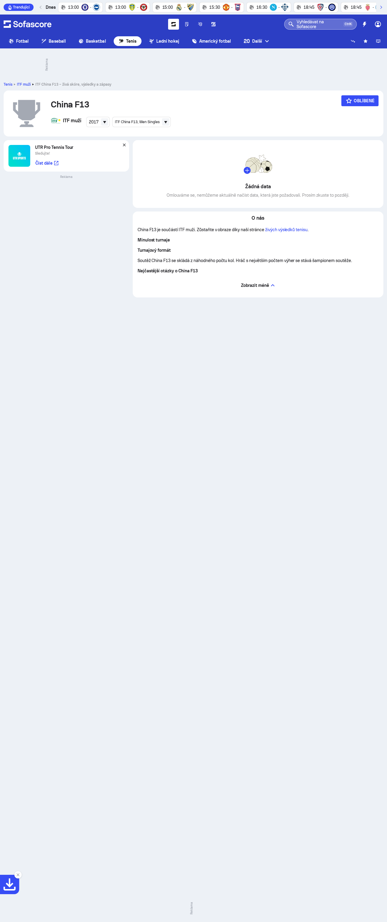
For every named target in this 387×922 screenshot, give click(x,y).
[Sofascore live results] (27, 24)
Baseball (57, 41)
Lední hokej (167, 41)
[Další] (381, 7)
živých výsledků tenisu (286, 229)
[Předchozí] (41, 7)
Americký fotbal (215, 41)
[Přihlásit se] (377, 24)
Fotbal (22, 41)
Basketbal (96, 41)
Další (253, 41)
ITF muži (24, 84)
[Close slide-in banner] (18, 874)
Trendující (21, 7)
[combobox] (98, 122)
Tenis (131, 41)
